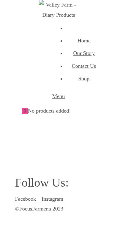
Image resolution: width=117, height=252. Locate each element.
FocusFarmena (35, 209)
